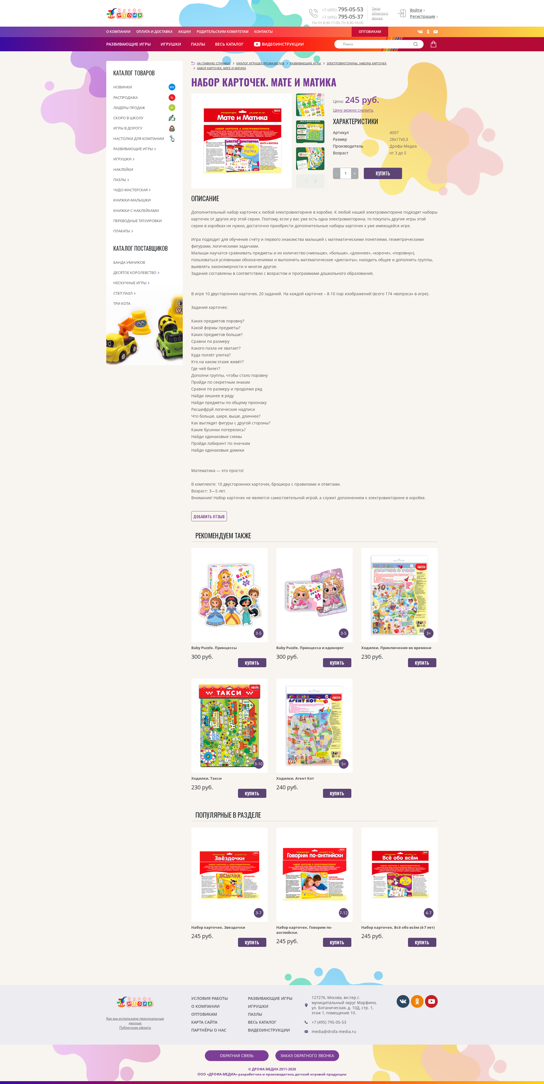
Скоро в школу (128, 117)
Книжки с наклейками (136, 210)
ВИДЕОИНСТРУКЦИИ (283, 44)
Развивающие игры (133, 148)
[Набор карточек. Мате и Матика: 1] (310, 104)
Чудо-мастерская (130, 189)
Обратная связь (237, 1055)
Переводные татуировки (137, 220)
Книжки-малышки (132, 200)
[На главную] (124, 13)
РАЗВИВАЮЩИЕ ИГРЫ (128, 44)
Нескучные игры (129, 282)
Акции (184, 31)
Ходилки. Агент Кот (295, 778)
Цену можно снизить (353, 110)
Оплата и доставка (154, 31)
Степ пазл (123, 293)
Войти (416, 10)
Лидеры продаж (129, 107)
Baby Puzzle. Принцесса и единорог (310, 647)
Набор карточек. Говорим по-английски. (304, 930)
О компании (118, 31)
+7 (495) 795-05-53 (329, 1022)
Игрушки (171, 44)
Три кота (121, 303)
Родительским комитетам (222, 31)
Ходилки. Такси (206, 778)
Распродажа (125, 97)
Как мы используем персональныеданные (135, 1020)
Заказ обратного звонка (380, 13)
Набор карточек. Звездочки (218, 927)
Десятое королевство (134, 272)
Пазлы (198, 44)
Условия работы (209, 998)
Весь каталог (229, 44)
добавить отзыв (209, 516)
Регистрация (422, 16)
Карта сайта (204, 1022)
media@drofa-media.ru (334, 1031)
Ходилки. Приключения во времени (396, 647)
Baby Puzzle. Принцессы (214, 647)
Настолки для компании (138, 138)
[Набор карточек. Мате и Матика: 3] (310, 158)
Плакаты (121, 230)
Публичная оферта (135, 1027)
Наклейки (123, 169)
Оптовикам (370, 31)
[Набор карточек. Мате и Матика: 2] (310, 131)
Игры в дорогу (127, 128)
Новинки (122, 87)
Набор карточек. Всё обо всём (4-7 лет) (398, 927)
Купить (252, 663)
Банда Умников (129, 262)
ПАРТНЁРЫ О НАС (208, 1030)
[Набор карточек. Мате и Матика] (241, 140)
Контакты (263, 31)
